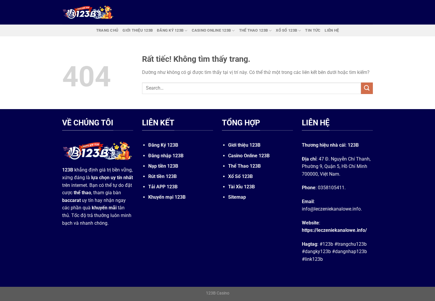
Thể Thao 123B (244, 166)
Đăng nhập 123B (165, 155)
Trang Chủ (107, 30)
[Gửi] (367, 88)
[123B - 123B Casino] (88, 12)
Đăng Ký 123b (170, 30)
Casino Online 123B (249, 155)
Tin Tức (312, 30)
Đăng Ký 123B (163, 145)
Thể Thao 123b (253, 30)
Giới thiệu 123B (244, 145)
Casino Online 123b (211, 30)
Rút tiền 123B (162, 176)
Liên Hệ (332, 30)
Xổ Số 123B (240, 176)
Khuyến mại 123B (167, 197)
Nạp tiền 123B (163, 166)
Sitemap (237, 197)
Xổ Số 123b (286, 30)
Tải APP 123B (163, 187)
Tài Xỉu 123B (241, 187)
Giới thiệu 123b (138, 30)
